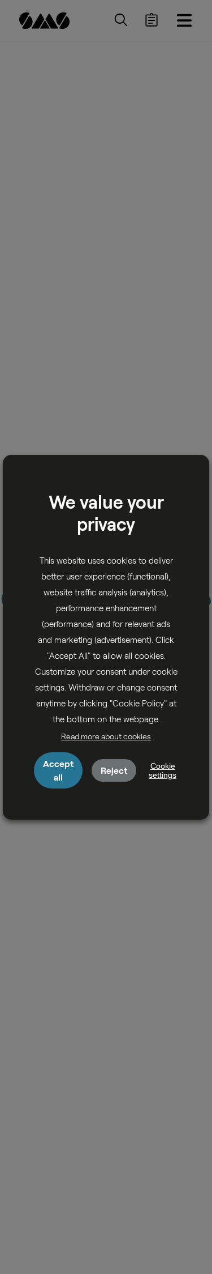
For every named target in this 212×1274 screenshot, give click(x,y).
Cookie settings (162, 770)
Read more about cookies (106, 736)
